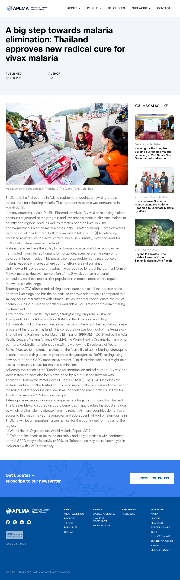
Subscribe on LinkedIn (152, 478)
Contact (163, 8)
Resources (116, 8)
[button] (74, 8)
